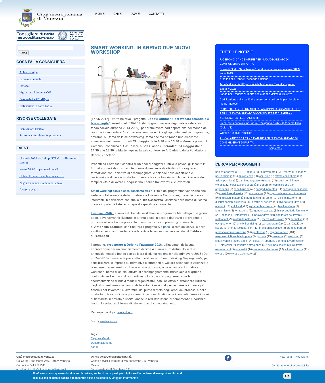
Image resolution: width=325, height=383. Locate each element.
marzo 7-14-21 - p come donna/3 (38, 169)
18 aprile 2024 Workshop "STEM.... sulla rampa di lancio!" (49, 160)
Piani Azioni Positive (32, 128)
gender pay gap (263, 210)
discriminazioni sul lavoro (230, 202)
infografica (241, 215)
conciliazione (242, 189)
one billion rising (247, 223)
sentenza (277, 236)
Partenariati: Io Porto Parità (35, 106)
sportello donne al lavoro (280, 240)
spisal (256, 240)
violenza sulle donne (265, 249)
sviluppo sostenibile (280, 245)
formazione (241, 210)
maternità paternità (244, 219)
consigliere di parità (231, 193)
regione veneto (279, 232)
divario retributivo (289, 202)
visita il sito (124, 312)
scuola (262, 236)
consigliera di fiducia (295, 189)
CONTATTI (156, 13)
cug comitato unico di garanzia (288, 193)
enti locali (237, 206)
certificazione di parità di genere (249, 184)
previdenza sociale (270, 227)
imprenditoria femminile (293, 210)
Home (100, 13)
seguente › (275, 148)
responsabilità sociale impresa (233, 236)
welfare (219, 253)
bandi (94, 347)
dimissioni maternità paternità (237, 197)
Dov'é (135, 13)
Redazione (302, 356)
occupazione (223, 223)
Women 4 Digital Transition (236, 132)
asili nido (264, 176)
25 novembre (267, 172)
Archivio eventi (28, 189)
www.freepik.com (108, 321)
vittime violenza (294, 249)
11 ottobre (249, 172)
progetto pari (294, 227)
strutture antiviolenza (249, 245)
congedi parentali (266, 189)
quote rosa (258, 232)
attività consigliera (285, 176)
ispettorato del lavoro (288, 215)
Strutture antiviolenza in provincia (40, 135)
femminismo (222, 210)
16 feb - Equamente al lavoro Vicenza (41, 176)
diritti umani (266, 197)
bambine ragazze (249, 180)
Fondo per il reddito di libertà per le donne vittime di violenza (256, 94)
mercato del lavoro (273, 219)
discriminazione (287, 197)
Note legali (285, 356)
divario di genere (262, 202)
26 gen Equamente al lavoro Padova (41, 183)
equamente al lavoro (261, 206)
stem (302, 240)
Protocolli (25, 85)
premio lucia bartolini (240, 227)
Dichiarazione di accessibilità (290, 365)
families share (286, 206)
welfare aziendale (101, 342)
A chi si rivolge (28, 72)
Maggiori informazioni (125, 377)
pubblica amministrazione (230, 232)
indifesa (225, 215)
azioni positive (224, 180)
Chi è (117, 13)
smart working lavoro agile (231, 240)
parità (290, 223)
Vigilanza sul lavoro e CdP (35, 92)
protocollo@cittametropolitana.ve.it (45, 369)
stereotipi (226, 245)
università (241, 249)
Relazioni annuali (30, 79)
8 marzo (286, 172)
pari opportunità (271, 223)
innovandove (261, 215)
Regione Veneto (100, 338)
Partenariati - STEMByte (34, 99)
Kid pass (164, 226)
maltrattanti (222, 219)
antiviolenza (246, 176)
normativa (296, 219)
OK (287, 376)
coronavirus (256, 193)
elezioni (220, 206)
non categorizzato (226, 172)
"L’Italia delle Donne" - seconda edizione (244, 79)
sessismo (293, 236)
